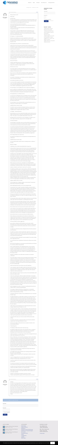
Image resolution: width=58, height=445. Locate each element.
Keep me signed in (48, 19)
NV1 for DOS (23, 431)
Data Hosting (23, 425)
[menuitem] (29, 2)
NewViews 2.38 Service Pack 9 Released (11, 429)
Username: (4, 403)
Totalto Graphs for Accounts (49, 35)
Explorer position (47, 39)
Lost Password (51, 20)
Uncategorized (23, 435)
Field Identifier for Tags (48, 37)
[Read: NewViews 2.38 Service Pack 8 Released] (4, 433)
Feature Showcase (24, 427)
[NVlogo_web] (10, 2)
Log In (5, 414)
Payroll (22, 434)
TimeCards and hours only (48, 30)
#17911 (37, 12)
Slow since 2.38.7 (47, 34)
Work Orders (23, 438)
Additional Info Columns (48, 28)
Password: (4, 407)
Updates (22, 436)
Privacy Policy (42, 433)
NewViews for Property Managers (27, 430)
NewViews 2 (23, 428)
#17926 (37, 379)
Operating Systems (24, 433)
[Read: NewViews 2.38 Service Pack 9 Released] (4, 430)
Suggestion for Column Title (49, 38)
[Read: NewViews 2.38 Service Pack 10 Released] (4, 427)
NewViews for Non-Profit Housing (27, 429)
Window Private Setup (48, 29)
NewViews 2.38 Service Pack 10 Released (11, 426)
